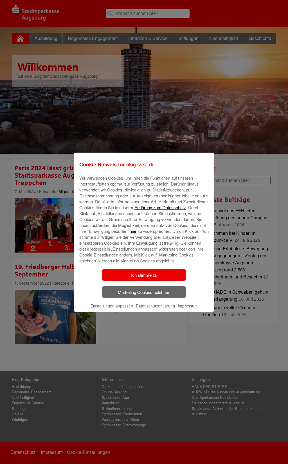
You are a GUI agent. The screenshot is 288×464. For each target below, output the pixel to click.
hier (133, 231)
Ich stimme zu (144, 275)
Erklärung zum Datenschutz (160, 207)
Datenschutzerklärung (155, 306)
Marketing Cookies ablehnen (144, 292)
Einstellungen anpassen (112, 306)
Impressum (188, 306)
